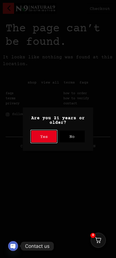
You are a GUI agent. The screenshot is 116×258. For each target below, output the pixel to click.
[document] (58, 129)
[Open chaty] (13, 246)
